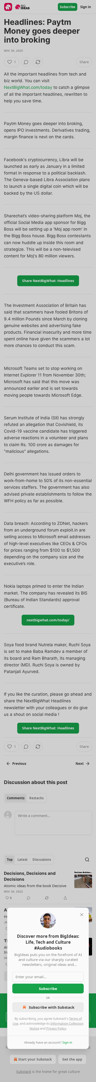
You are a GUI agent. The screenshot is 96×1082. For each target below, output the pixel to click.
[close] (82, 915)
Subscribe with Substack (51, 1007)
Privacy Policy (56, 1028)
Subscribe (48, 988)
